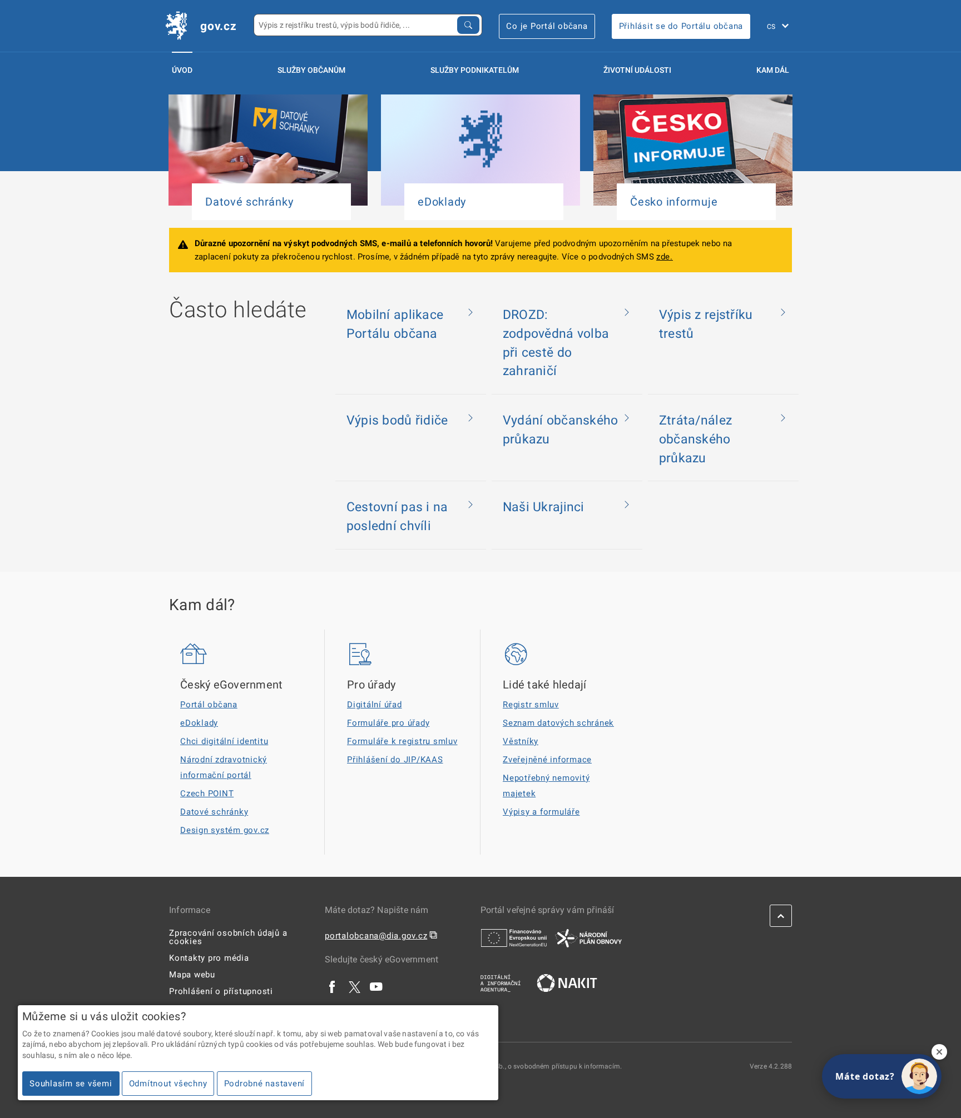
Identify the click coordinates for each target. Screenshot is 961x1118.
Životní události (637, 70)
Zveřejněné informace (547, 760)
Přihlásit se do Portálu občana (681, 26)
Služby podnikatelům (474, 70)
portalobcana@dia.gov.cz (376, 936)
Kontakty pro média (209, 958)
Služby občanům (311, 70)
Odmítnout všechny (168, 1084)
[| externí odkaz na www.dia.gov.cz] (501, 982)
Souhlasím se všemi (70, 1084)
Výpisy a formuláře (541, 812)
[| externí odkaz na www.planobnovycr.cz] (588, 937)
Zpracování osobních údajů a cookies (228, 937)
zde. (664, 257)
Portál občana (208, 705)
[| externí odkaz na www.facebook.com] (332, 986)
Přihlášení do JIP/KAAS (395, 760)
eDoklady (199, 723)
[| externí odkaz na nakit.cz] (567, 982)
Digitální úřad (374, 705)
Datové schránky (214, 812)
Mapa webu (192, 975)
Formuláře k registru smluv (402, 741)
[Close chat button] (939, 1052)
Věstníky (520, 741)
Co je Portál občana (546, 26)
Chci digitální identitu (224, 741)
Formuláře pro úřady (388, 723)
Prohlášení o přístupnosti (221, 991)
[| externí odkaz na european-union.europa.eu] (514, 937)
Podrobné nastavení (264, 1084)
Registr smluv (531, 705)
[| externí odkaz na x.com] (354, 986)
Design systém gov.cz (224, 830)
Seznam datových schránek (558, 723)
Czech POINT (207, 793)
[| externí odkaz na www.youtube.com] (376, 986)
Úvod (182, 70)
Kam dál (772, 70)
